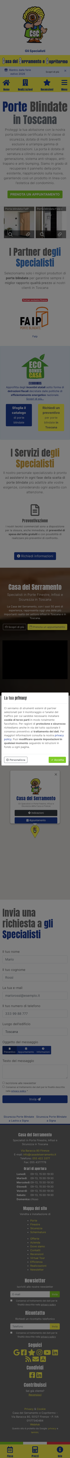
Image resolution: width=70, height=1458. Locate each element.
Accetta (58, 759)
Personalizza (17, 759)
